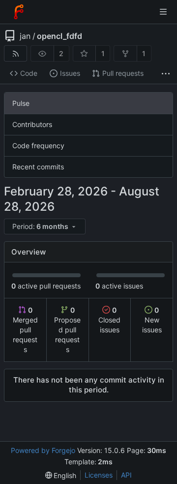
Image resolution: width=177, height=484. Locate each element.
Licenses (99, 475)
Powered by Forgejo (43, 450)
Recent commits (38, 166)
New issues (152, 320)
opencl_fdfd (59, 36)
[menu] (45, 227)
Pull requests (123, 73)
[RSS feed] (15, 53)
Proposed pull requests (67, 330)
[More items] (165, 74)
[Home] (18, 12)
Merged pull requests (25, 330)
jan (25, 36)
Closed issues (109, 320)
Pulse (21, 103)
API (126, 475)
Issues (70, 73)
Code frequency (38, 145)
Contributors (32, 124)
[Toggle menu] (163, 12)
